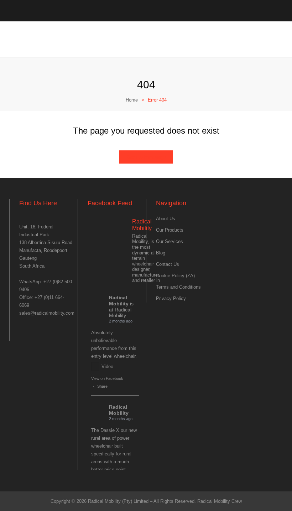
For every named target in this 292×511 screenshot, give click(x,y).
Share (102, 386)
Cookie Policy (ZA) (175, 275)
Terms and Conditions (178, 287)
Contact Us (167, 264)
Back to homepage (146, 157)
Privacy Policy (171, 298)
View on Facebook (107, 378)
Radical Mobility (119, 300)
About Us (165, 218)
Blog (160, 253)
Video (107, 366)
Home (132, 100)
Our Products (169, 230)
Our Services (169, 241)
